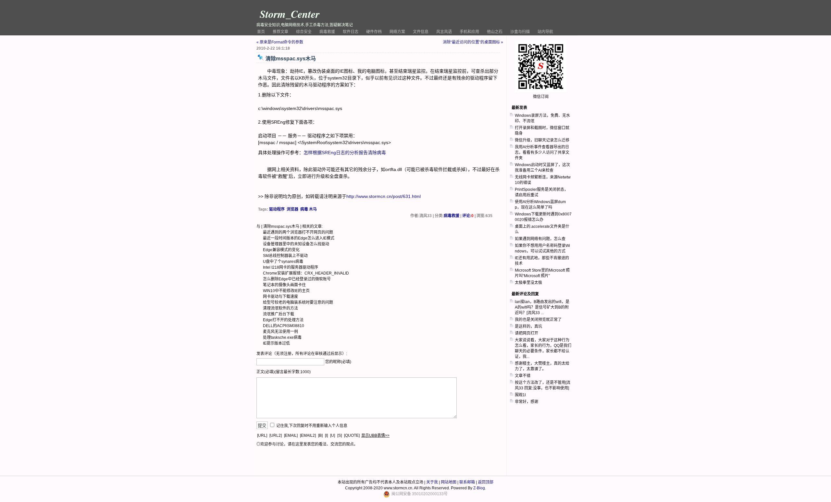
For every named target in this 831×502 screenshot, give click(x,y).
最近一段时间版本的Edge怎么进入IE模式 (298, 238)
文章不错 (522, 375)
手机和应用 (469, 32)
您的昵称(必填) (338, 362)
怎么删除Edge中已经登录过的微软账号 (297, 279)
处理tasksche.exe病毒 (282, 337)
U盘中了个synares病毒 (283, 261)
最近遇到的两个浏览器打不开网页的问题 (298, 232)
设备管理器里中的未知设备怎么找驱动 (296, 244)
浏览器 (292, 209)
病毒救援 (327, 32)
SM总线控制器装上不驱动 (285, 255)
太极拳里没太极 (528, 282)
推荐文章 (280, 32)
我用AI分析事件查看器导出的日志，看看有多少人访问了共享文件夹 (542, 152)
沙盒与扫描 (520, 32)
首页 (261, 32)
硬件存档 (374, 32)
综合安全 (304, 32)
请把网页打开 (526, 333)
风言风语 (444, 32)
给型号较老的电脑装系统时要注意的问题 (298, 302)
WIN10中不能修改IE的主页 (286, 290)
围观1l (520, 395)
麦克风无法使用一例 (280, 331)
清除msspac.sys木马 (281, 226)
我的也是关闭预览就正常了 (538, 319)
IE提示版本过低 (276, 343)
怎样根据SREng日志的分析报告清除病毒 (345, 152)
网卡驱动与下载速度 (280, 296)
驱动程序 (277, 209)
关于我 (432, 482)
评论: (468, 216)
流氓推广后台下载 (278, 314)
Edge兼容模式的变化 (281, 250)
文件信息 (420, 32)
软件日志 (350, 32)
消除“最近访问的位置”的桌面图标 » (473, 42)
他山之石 (494, 32)
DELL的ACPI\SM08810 (283, 326)
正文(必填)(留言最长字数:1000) (283, 372)
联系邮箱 (467, 482)
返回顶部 (485, 482)
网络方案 (397, 32)
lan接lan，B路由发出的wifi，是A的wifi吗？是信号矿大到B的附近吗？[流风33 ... (542, 307)
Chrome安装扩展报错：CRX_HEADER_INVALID (306, 273)
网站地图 (448, 482)
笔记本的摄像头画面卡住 (284, 285)
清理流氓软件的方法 (280, 308)
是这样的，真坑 (528, 326)
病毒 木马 (308, 209)
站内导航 (545, 32)
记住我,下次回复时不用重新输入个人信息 (311, 425)
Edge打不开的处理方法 (283, 320)
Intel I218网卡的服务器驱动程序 (290, 267)
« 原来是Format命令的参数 (279, 42)
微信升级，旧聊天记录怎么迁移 (542, 140)
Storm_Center (289, 13)
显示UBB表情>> (375, 435)
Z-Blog (479, 488)
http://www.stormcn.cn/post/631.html (383, 196)
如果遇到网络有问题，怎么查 (540, 239)
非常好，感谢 (526, 401)
